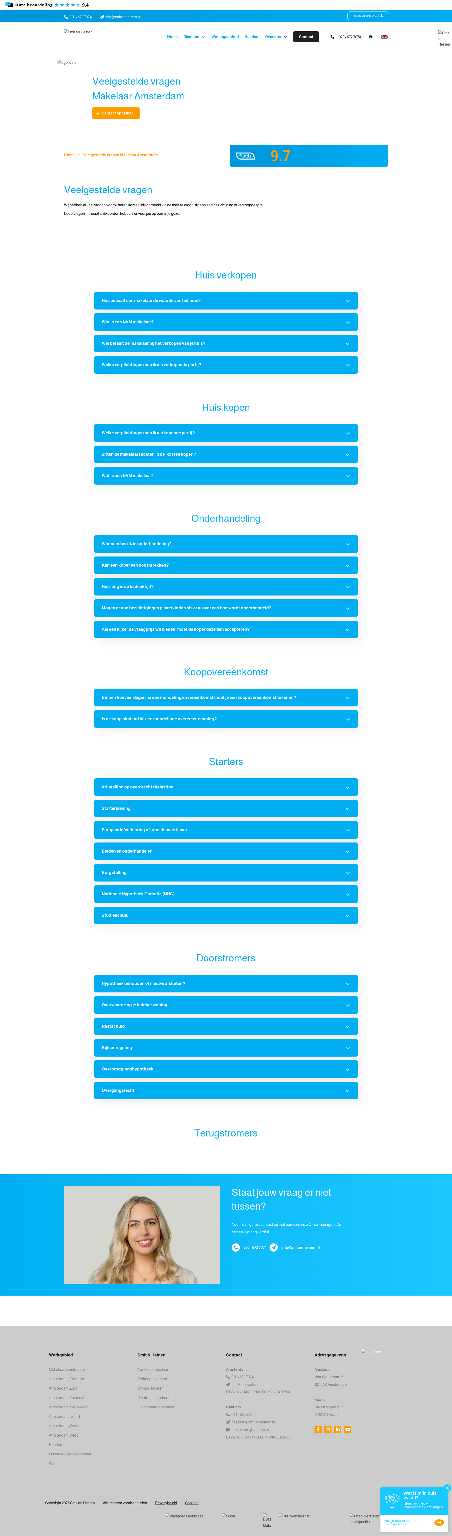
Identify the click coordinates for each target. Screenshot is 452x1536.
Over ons (273, 37)
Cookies (191, 1503)
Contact (306, 37)
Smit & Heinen (151, 1355)
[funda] (238, 1519)
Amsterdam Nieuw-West (69, 1407)
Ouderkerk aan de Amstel (70, 1454)
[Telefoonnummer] (236, 1247)
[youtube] (347, 1429)
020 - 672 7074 (80, 17)
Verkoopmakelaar (152, 1379)
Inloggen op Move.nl (366, 15)
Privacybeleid (166, 1503)
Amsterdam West (63, 1435)
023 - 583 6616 (241, 1415)
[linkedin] (337, 1429)
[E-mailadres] (274, 1247)
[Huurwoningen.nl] (310, 1519)
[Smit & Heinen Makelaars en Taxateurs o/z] (226, 5)
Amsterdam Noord (64, 1416)
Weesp (55, 1463)
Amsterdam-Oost (63, 1426)
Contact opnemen (118, 113)
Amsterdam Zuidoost (66, 1398)
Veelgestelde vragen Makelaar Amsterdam (120, 155)
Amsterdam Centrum (66, 1379)
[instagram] (327, 1429)
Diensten (191, 37)
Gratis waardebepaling (156, 1407)
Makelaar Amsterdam (67, 1369)
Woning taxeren (150, 1388)
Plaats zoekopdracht (154, 1398)
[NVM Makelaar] (267, 1520)
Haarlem (252, 37)
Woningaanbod (225, 37)
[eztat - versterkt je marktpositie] (366, 1519)
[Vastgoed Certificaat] (190, 1519)
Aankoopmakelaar (152, 1369)
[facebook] (318, 1429)
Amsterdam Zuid (63, 1388)
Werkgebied (61, 1355)
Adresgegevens (330, 1355)
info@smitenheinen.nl (300, 1248)
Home (172, 37)
